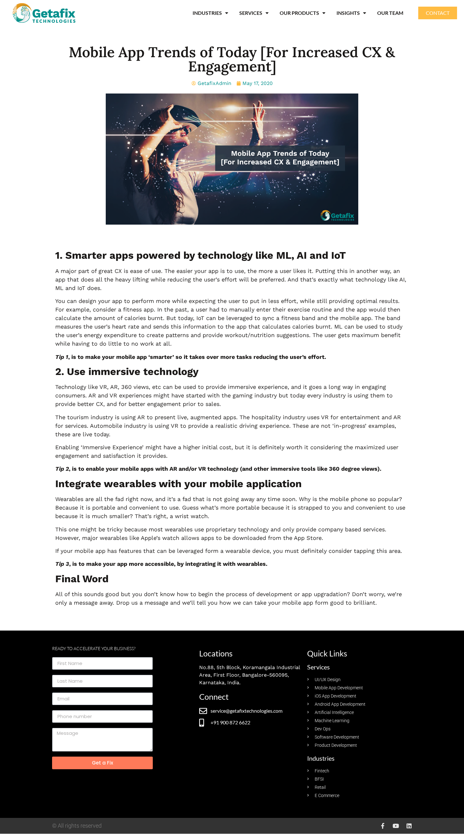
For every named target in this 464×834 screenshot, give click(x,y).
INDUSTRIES (207, 13)
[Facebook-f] (382, 826)
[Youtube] (396, 826)
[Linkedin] (409, 826)
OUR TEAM (390, 13)
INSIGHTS (348, 13)
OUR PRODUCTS (299, 13)
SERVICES (250, 13)
